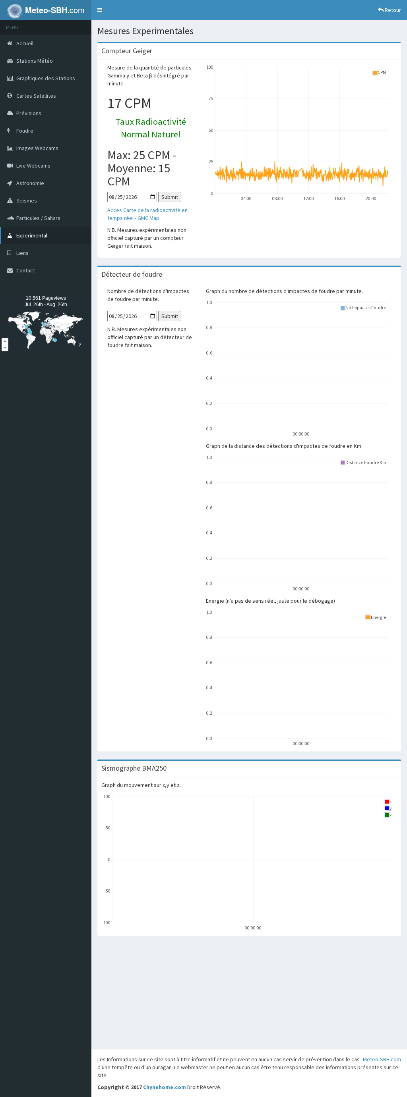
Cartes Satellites (35, 95)
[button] (99, 10)
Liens (22, 252)
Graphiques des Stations (45, 78)
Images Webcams (36, 148)
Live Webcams (32, 165)
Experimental (31, 235)
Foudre (24, 130)
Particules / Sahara (37, 218)
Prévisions (28, 113)
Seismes (26, 200)
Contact (25, 270)
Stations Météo (34, 60)
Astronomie (29, 183)
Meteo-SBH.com (382, 1059)
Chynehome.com (164, 1087)
